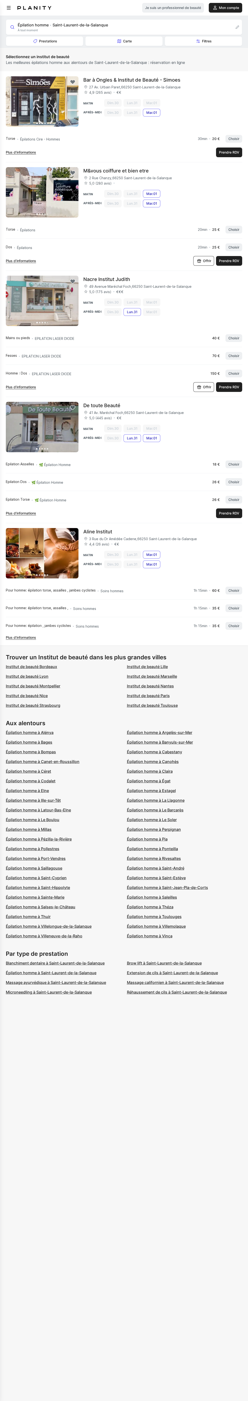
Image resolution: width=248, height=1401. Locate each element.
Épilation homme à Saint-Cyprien (36, 877)
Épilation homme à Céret (28, 771)
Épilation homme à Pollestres (32, 848)
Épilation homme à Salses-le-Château (40, 906)
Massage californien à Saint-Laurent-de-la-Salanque (175, 982)
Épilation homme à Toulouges (154, 916)
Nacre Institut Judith (106, 279)
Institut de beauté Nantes (150, 686)
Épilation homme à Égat (148, 780)
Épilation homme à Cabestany (154, 751)
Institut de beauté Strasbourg (33, 705)
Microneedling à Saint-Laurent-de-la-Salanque (49, 992)
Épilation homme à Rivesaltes (154, 858)
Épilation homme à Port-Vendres (36, 858)
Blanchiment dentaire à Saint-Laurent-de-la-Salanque (55, 963)
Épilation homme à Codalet (30, 780)
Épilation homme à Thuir (28, 916)
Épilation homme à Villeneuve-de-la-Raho (44, 936)
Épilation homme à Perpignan (154, 829)
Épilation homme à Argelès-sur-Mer (159, 732)
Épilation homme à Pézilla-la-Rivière (39, 839)
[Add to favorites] (73, 82)
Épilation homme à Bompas (31, 751)
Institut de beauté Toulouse (152, 705)
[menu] (9, 8)
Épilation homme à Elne (27, 790)
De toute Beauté (101, 405)
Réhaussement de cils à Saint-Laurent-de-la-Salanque (177, 992)
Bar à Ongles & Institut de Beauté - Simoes (131, 80)
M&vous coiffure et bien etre (116, 171)
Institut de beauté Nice (27, 695)
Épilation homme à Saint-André (155, 868)
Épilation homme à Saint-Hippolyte (38, 887)
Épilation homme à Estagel (151, 790)
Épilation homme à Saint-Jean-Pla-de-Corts (167, 887)
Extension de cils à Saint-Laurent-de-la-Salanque (172, 972)
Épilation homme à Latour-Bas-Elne (38, 810)
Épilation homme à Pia (147, 839)
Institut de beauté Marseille (152, 676)
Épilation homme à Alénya (30, 732)
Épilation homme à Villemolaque (156, 926)
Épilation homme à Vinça (149, 936)
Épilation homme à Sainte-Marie (35, 897)
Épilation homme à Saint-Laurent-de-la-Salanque (51, 972)
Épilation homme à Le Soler (152, 819)
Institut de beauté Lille (147, 666)
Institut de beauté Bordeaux (31, 666)
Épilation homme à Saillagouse (34, 868)
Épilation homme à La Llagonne (156, 800)
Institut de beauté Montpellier (33, 686)
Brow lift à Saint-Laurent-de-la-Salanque (164, 963)
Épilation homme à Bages (29, 742)
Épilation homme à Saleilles (152, 897)
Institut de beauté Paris (148, 695)
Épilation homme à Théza (150, 906)
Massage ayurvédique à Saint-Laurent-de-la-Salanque (56, 982)
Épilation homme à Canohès (153, 761)
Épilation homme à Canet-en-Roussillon (42, 761)
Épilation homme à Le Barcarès (155, 810)
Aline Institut (97, 532)
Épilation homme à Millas (29, 829)
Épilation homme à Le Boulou (32, 819)
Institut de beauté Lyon (27, 676)
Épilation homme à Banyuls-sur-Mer (160, 742)
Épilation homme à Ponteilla (152, 848)
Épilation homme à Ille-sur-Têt (33, 800)
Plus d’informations (21, 152)
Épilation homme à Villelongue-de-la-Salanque (49, 926)
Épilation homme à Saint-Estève (156, 877)
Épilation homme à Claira (150, 771)
